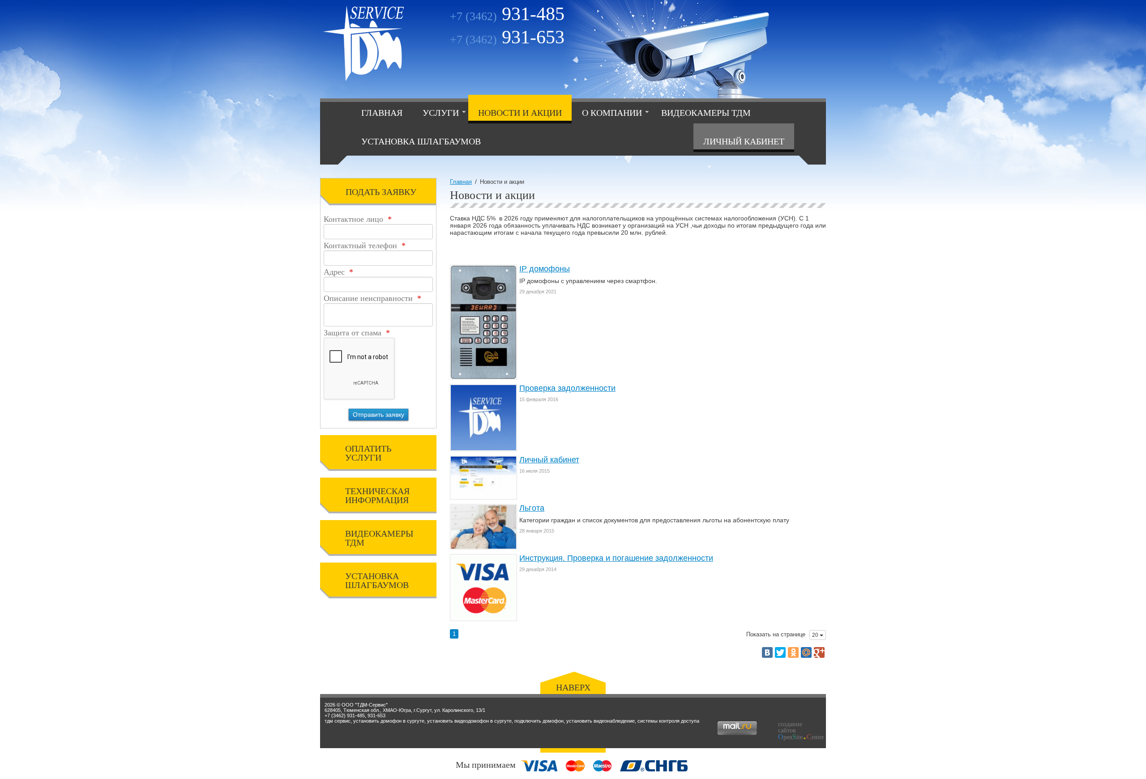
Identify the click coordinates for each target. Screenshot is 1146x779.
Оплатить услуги (368, 453)
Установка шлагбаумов (421, 141)
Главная (381, 113)
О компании (612, 113)
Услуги (441, 113)
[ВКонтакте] (767, 652)
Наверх (573, 687)
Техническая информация (377, 495)
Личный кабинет (743, 141)
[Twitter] (780, 652)
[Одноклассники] (793, 652)
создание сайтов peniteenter (798, 731)
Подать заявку (381, 192)
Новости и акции (520, 113)
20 (816, 635)
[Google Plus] (819, 652)
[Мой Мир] (806, 652)
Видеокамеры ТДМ (706, 113)
